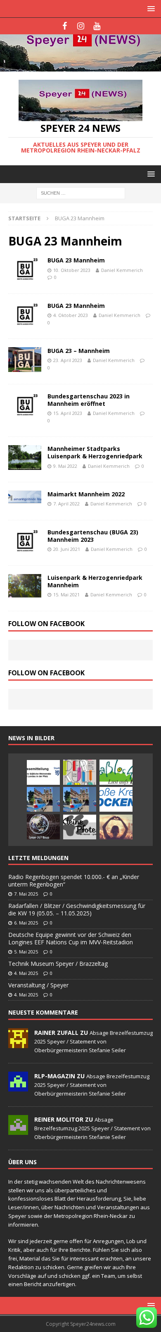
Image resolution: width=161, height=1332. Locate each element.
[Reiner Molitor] (18, 1130)
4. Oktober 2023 (70, 315)
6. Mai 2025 (26, 923)
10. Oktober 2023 (71, 270)
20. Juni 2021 (66, 549)
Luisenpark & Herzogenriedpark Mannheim (94, 581)
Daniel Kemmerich (122, 270)
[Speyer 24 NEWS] (80, 67)
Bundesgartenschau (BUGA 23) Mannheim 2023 (92, 535)
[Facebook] (64, 26)
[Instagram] (80, 26)
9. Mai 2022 (65, 466)
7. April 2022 (66, 503)
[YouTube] (97, 26)
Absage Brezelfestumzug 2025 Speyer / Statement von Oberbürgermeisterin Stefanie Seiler (93, 1041)
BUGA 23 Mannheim (76, 260)
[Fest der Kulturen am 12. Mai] (79, 772)
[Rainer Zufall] (18, 1043)
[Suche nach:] (80, 193)
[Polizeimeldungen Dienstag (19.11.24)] (79, 799)
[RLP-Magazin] (18, 1087)
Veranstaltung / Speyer (38, 985)
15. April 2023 (67, 413)
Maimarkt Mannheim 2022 (86, 494)
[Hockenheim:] (116, 799)
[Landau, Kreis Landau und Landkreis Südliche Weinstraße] (43, 772)
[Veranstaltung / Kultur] (116, 827)
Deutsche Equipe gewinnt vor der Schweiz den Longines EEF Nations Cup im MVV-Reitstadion (70, 938)
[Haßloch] (116, 772)
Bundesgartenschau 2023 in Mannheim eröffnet (88, 399)
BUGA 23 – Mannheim (78, 351)
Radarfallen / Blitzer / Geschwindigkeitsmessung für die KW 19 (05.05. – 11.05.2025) (76, 909)
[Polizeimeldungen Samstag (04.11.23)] (43, 799)
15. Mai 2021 (66, 594)
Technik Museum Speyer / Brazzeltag (58, 963)
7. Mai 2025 (26, 894)
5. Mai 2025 (26, 951)
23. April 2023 (67, 360)
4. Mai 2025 (26, 973)
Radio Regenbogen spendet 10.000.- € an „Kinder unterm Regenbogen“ (73, 880)
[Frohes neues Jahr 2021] (43, 826)
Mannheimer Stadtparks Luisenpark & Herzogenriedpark (94, 452)
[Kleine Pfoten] (79, 827)
